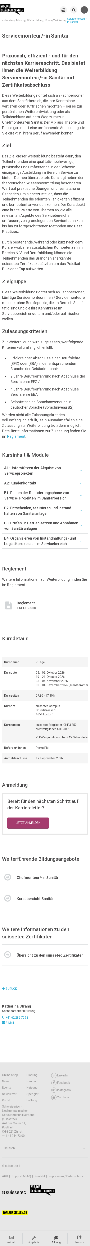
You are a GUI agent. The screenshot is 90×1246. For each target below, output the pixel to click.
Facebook (63, 1082)
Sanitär (31, 1081)
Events (6, 1087)
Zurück (11, 988)
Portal (6, 1100)
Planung (32, 1075)
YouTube (63, 1097)
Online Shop (10, 1075)
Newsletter (9, 1094)
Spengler (33, 1094)
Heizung (32, 1087)
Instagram (64, 1090)
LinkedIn (62, 1075)
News (5, 1081)
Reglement (16, 436)
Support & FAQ (22, 1176)
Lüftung (32, 1100)
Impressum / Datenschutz (66, 1176)
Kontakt (40, 1176)
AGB (5, 1176)
